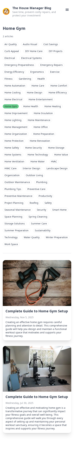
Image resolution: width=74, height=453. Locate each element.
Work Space (11, 244)
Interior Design (31, 168)
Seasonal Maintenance (17, 209)
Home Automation (14, 85)
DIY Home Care (34, 51)
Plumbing (41, 182)
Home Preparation (43, 133)
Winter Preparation (57, 237)
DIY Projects (55, 51)
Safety (48, 202)
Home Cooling (12, 92)
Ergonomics (37, 71)
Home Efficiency (58, 92)
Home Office (41, 127)
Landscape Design (57, 168)
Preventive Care (36, 189)
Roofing (34, 202)
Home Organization (15, 133)
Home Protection (14, 140)
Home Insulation (43, 113)
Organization (12, 175)
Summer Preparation (16, 230)
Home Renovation (40, 140)
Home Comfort (58, 85)
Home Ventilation (14, 161)
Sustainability (42, 230)
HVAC (54, 161)
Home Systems (12, 154)
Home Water (37, 161)
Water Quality (32, 237)
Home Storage (56, 147)
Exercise (55, 71)
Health (41, 78)
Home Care (37, 85)
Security (41, 209)
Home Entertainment (41, 99)
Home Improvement (16, 113)
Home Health (30, 106)
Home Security (33, 147)
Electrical (9, 58)
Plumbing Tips (12, 189)
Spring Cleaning (38, 216)
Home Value (61, 154)
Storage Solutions (14, 223)
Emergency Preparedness (19, 65)
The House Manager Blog (31, 8)
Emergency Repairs (51, 65)
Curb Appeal (11, 51)
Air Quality (10, 44)
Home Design (34, 92)
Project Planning (13, 202)
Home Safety (11, 147)
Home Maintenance (39, 120)
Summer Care (39, 223)
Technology (11, 237)
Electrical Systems (31, 58)
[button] (67, 10)
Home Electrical (13, 99)
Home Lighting (13, 120)
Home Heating (52, 106)
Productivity (45, 196)
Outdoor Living (34, 175)
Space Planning (13, 216)
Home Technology (38, 154)
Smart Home (59, 209)
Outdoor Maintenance (17, 182)
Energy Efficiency (14, 71)
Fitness (8, 78)
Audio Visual (30, 44)
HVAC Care (10, 168)
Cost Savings (50, 44)
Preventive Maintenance (18, 196)
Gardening (25, 78)
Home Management (15, 127)
